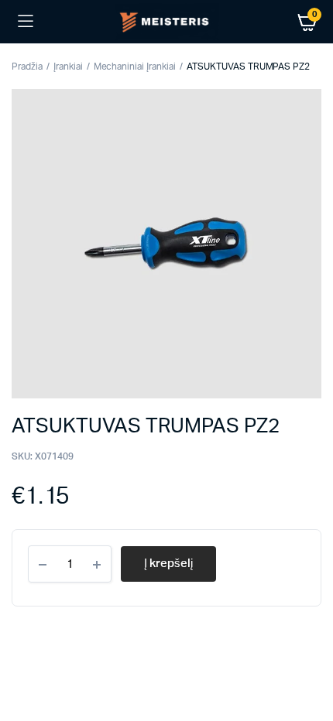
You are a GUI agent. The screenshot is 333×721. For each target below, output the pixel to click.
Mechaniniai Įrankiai (135, 66)
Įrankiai (68, 66)
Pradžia (27, 66)
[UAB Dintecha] (167, 21)
